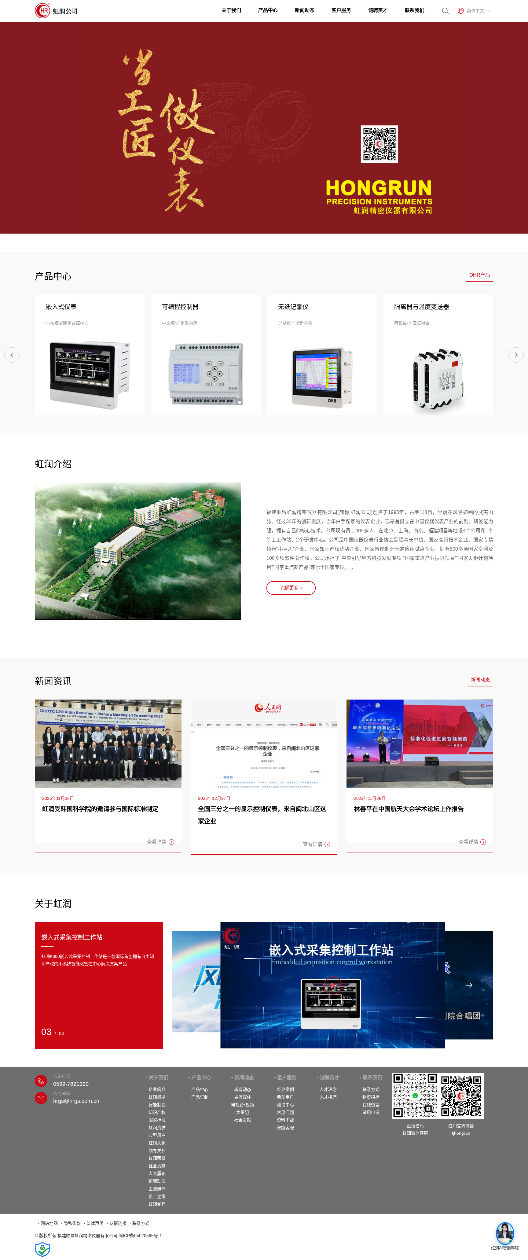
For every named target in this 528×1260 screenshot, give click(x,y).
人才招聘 (328, 1097)
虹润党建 (157, 1204)
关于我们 (231, 10)
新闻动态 (304, 10)
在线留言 (371, 1104)
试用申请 (371, 1112)
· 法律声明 (94, 1223)
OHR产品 (479, 275)
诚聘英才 (378, 10)
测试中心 (285, 1104)
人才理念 (328, 1089)
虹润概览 (157, 1097)
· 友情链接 (117, 1223)
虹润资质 (157, 1127)
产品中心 (268, 10)
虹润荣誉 (157, 1158)
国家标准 (157, 1120)
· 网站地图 (48, 1223)
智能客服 (285, 1127)
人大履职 (157, 1173)
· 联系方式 (139, 1223)
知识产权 (157, 1112)
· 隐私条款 (71, 1223)
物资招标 (371, 1097)
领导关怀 (157, 1150)
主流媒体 (157, 1188)
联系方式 (371, 1089)
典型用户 (157, 1135)
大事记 (242, 1112)
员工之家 (157, 1196)
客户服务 (341, 10)
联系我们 (414, 10)
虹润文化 (157, 1142)
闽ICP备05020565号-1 (140, 1235)
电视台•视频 (242, 1104)
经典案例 (285, 1089)
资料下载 (285, 1120)
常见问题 (285, 1112)
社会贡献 (157, 1165)
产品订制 (199, 1097)
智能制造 (157, 1104)
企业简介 (157, 1089)
